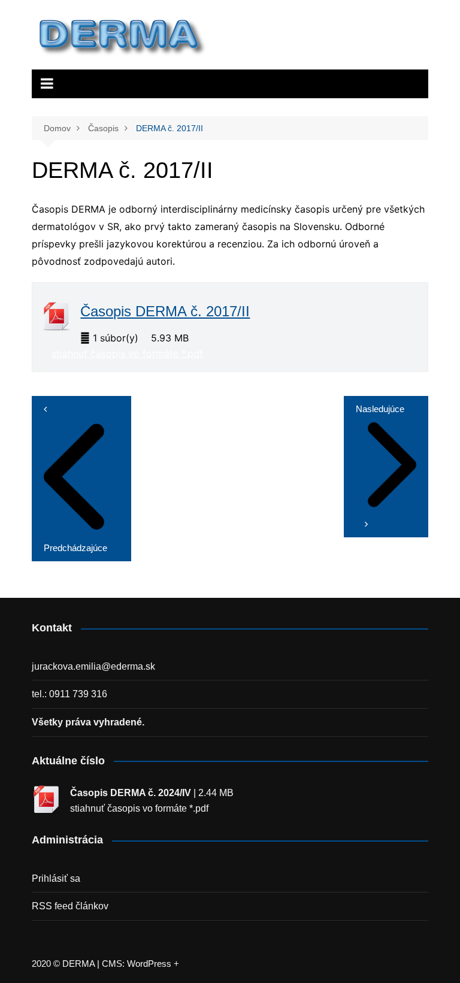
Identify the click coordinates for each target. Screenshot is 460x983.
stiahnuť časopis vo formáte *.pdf (127, 353)
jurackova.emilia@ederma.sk (93, 666)
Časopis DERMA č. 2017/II (165, 311)
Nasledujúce (380, 409)
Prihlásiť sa (56, 878)
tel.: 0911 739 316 (69, 694)
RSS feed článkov (70, 906)
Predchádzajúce (75, 548)
